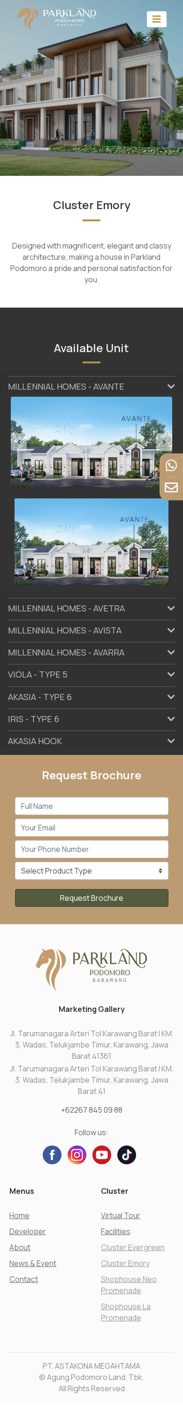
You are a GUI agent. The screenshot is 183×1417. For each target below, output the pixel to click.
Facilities (115, 1231)
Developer (27, 1231)
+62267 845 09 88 (91, 1110)
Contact (23, 1279)
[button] (23, 442)
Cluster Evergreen (133, 1247)
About (19, 1247)
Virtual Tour (120, 1215)
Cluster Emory (125, 1263)
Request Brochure (91, 898)
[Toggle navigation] (156, 19)
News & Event (32, 1263)
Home (19, 1215)
